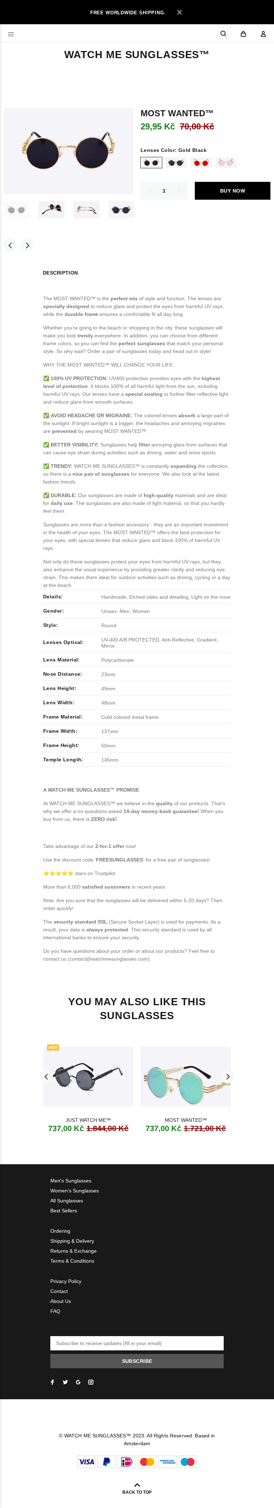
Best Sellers (63, 1210)
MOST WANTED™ (186, 1120)
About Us (60, 1301)
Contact (59, 1291)
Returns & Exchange (73, 1251)
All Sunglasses (66, 1200)
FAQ (55, 1311)
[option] (21, 210)
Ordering (60, 1231)
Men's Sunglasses (70, 1181)
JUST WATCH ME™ (88, 1120)
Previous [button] (10, 245)
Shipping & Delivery (72, 1241)
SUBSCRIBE (137, 1361)
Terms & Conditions (72, 1261)
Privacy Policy (65, 1281)
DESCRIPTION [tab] (60, 273)
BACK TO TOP (137, 1492)
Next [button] (27, 245)
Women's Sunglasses (74, 1190)
